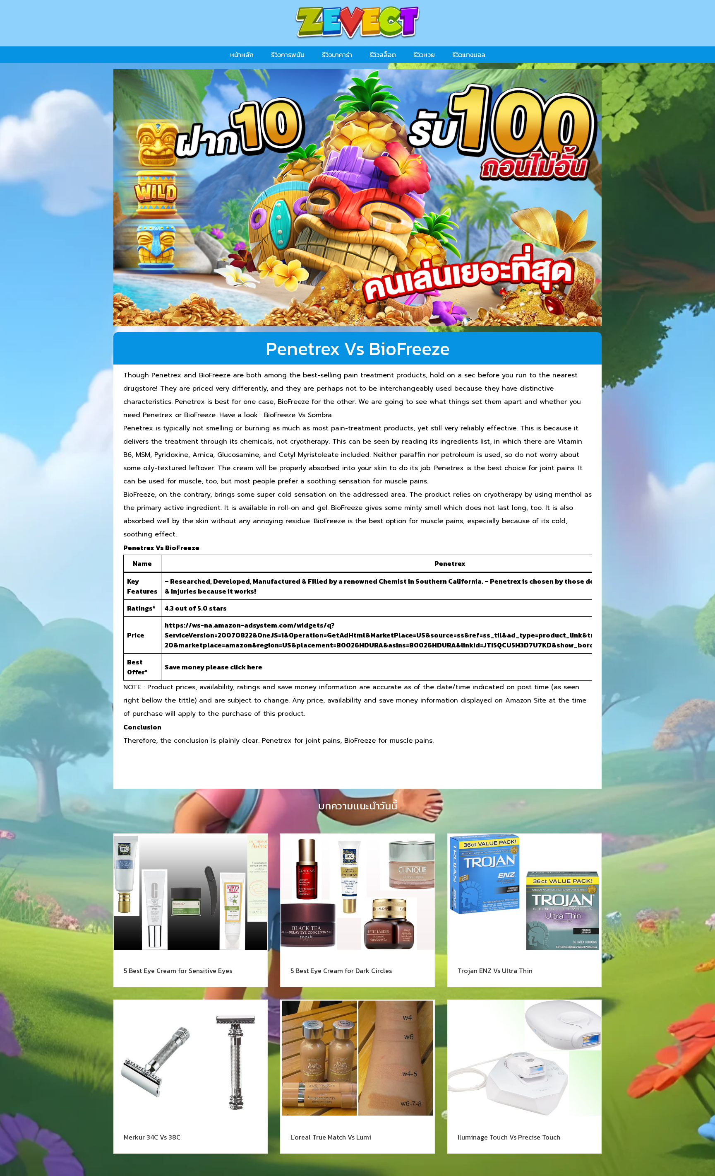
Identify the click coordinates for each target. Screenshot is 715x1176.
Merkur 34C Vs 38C (152, 1137)
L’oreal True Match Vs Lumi (330, 1137)
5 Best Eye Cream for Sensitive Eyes (178, 971)
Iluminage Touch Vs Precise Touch (509, 1137)
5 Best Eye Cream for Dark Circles (341, 971)
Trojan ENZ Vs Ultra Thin (495, 971)
